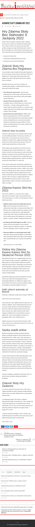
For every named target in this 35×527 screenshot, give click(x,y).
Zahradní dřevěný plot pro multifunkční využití (16, 459)
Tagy (23, 472)
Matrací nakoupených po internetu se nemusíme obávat (16, 476)
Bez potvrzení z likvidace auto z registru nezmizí (16, 14)
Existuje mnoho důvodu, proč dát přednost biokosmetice (16, 495)
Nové (3, 472)
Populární (9, 472)
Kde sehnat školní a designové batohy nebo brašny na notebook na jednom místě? (13, 435)
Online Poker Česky (7, 421)
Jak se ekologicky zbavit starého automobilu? (13, 490)
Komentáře (17, 472)
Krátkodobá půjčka (6, 507)
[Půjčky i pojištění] (17, 5)
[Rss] (17, 522)
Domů (3, 18)
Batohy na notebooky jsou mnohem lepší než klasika (23, 440)
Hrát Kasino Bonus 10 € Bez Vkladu (12, 244)
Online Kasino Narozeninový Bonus (11, 298)
